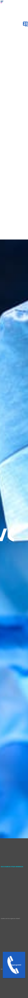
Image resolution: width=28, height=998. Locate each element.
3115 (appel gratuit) (14, 965)
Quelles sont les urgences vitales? (10, 918)
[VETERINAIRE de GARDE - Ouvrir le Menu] (2, 2)
